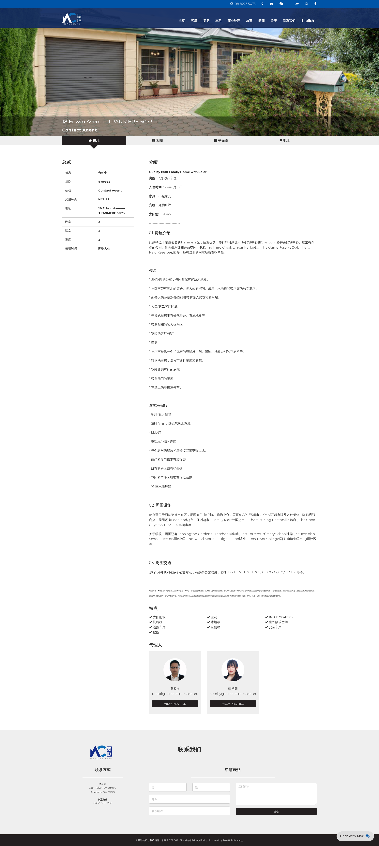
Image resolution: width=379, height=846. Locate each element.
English (307, 21)
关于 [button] (274, 21)
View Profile (175, 703)
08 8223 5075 (245, 4)
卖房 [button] (206, 21)
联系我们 (289, 21)
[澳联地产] (86, 13)
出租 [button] (218, 21)
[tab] (94, 140)
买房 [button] (194, 21)
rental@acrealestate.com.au (175, 694)
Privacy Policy (199, 840)
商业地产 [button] (234, 21)
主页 (182, 21)
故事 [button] (249, 21)
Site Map (185, 840)
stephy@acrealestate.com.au (233, 694)
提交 (276, 811)
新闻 (261, 21)
